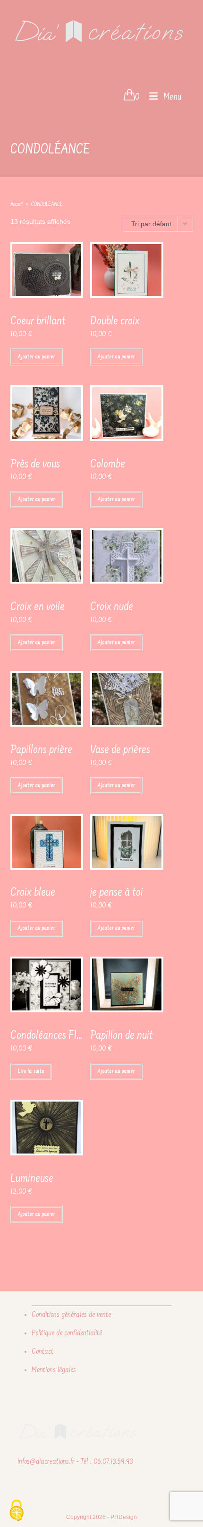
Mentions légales (54, 1370)
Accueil (16, 205)
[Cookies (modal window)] (16, 1511)
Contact (42, 1352)
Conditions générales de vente (71, 1315)
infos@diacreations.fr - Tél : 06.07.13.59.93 (75, 1462)
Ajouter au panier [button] (36, 357)
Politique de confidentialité (67, 1333)
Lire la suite (31, 1071)
